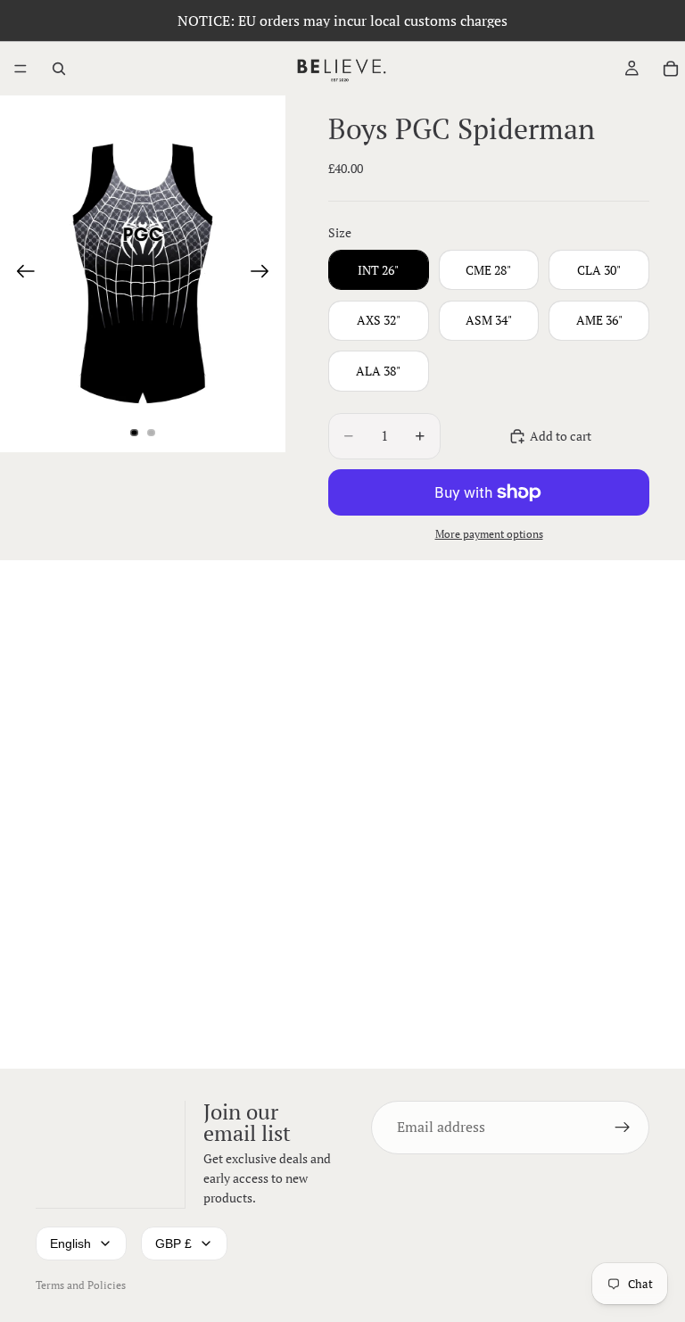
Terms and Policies (81, 1285)
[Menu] (20, 68)
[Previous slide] (20, 273)
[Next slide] (265, 273)
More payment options (489, 534)
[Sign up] (622, 1126)
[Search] (58, 68)
